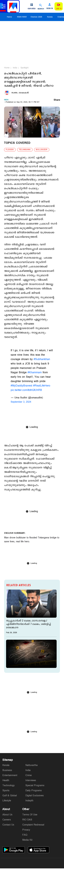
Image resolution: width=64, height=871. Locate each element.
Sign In (49, 8)
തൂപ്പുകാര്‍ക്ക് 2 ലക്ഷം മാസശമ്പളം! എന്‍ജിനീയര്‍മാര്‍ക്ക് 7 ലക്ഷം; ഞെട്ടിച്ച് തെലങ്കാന (28, 624)
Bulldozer (41, 150)
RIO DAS (27, 819)
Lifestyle (6, 800)
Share (57, 100)
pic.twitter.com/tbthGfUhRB (26, 390)
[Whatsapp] (16, 863)
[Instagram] (32, 863)
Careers (6, 819)
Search (41, 9)
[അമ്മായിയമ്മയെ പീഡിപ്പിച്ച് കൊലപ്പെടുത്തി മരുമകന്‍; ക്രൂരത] (31, 654)
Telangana (25, 150)
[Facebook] (40, 863)
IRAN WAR (22, 16)
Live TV (59, 9)
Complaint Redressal (33, 824)
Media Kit (27, 840)
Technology (8, 785)
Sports (5, 790)
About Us (7, 814)
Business (7, 770)
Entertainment (9, 775)
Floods (10, 150)
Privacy (26, 830)
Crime (28, 775)
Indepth (29, 800)
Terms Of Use (29, 814)
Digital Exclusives (34, 795)
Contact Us (8, 824)
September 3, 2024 (21, 402)
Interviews (30, 780)
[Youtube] (47, 863)
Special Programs (34, 785)
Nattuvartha (31, 765)
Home (9, 16)
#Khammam (35, 372)
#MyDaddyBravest (21, 386)
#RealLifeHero (41, 386)
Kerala (50, 16)
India (15, 67)
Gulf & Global (9, 795)
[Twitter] (24, 863)
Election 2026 (36, 16)
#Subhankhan (42, 359)
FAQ (24, 835)
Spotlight (24, 67)
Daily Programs (33, 790)
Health (5, 780)
